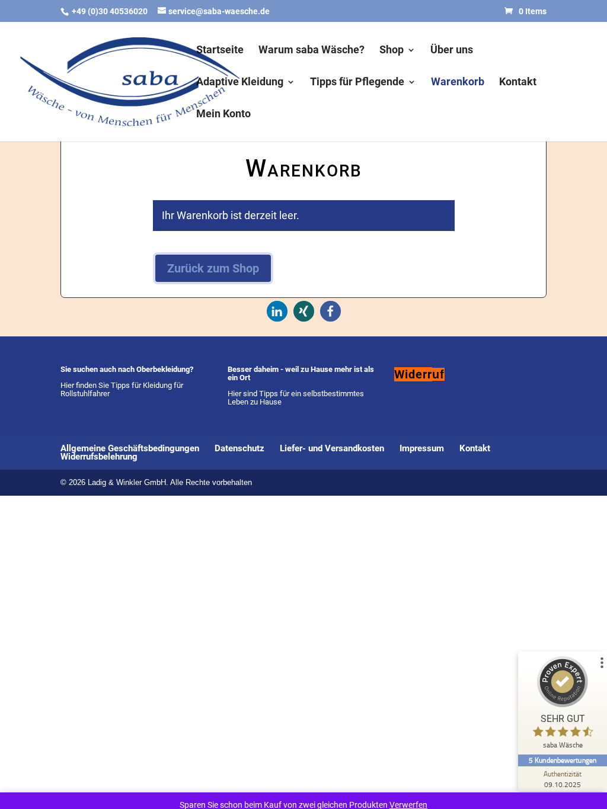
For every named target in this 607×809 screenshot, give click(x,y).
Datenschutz (239, 448)
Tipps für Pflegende (357, 83)
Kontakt (517, 83)
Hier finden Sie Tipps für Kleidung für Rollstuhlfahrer (121, 389)
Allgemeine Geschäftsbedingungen (129, 448)
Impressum (422, 448)
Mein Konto (223, 115)
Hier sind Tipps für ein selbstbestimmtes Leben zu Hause (296, 397)
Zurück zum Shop (213, 268)
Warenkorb (457, 83)
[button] (277, 311)
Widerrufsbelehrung (99, 456)
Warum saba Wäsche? (311, 51)
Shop (391, 51)
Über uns (451, 51)
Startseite (220, 51)
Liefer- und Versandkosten (332, 448)
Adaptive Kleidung (239, 83)
